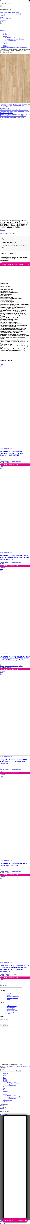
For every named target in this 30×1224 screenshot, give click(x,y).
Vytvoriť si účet (4, 1114)
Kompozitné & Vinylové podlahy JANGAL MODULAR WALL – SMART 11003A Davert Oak (15, 761)
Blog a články (10, 1012)
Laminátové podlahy (12, 40)
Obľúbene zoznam (11, 1006)
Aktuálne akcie (11, 1009)
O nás (8, 999)
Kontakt (9, 1013)
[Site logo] (9, 12)
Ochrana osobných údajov (13, 996)
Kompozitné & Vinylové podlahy (15, 39)
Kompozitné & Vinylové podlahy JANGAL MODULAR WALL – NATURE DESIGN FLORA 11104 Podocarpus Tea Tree (15, 658)
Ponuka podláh (11, 1007)
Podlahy (6, 47)
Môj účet (9, 993)
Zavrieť (2, 1069)
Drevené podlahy (11, 37)
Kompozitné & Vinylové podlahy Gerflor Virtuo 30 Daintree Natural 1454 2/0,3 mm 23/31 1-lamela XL (14, 557)
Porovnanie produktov (12, 1010)
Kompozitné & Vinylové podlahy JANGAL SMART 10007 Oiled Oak (15, 864)
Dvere (8, 995)
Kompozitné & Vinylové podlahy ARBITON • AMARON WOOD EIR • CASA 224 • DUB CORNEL (13, 453)
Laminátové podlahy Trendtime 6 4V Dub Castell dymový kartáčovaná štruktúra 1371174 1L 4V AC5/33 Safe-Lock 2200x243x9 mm (14, 968)
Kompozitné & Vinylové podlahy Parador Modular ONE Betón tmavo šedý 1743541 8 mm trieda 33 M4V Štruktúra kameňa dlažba (15, 116)
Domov (2, 47)
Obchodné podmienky (12, 998)
